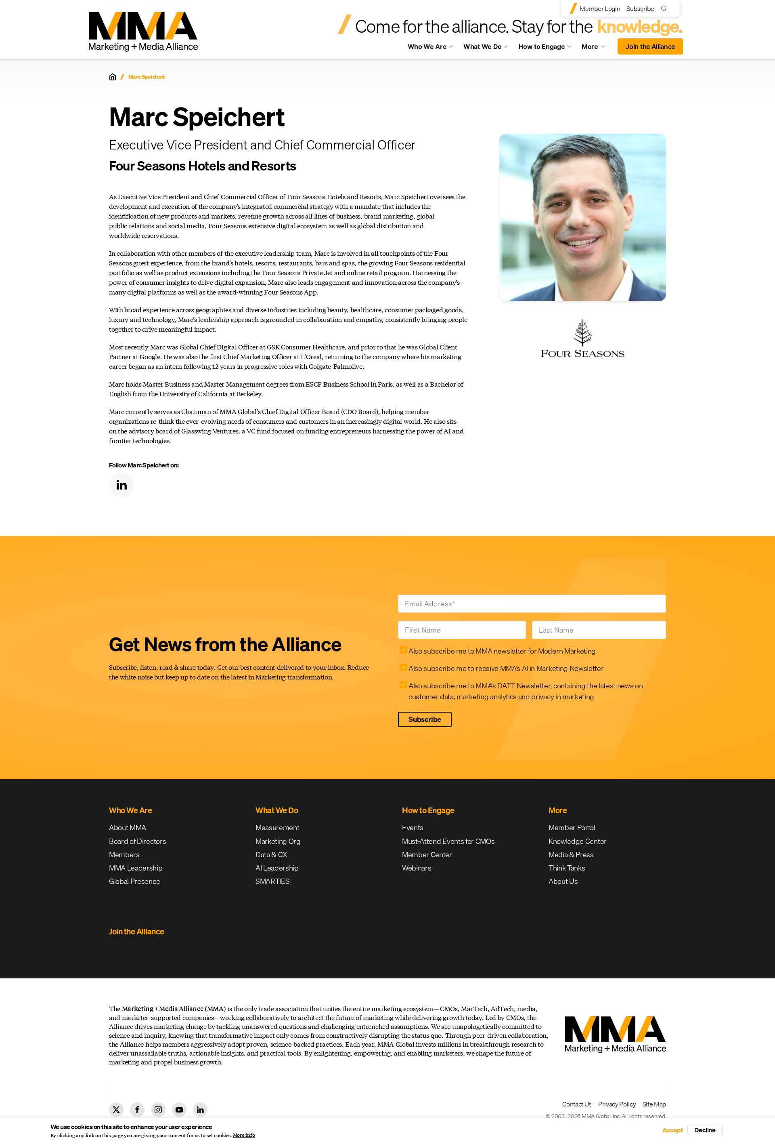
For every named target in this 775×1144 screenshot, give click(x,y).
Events (412, 827)
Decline (705, 1130)
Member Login (600, 8)
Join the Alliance (650, 46)
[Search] (666, 8)
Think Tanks (567, 868)
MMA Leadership (136, 868)
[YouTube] (179, 1109)
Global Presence (134, 881)
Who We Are (427, 46)
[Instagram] (158, 1109)
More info (244, 1135)
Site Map (654, 1104)
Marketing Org (278, 841)
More (597, 48)
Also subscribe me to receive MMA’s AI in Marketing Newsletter (505, 668)
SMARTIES (272, 881)
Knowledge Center (578, 841)
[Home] (112, 76)
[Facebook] (137, 1109)
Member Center (427, 854)
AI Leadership (277, 868)
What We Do (482, 46)
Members (124, 854)
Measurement (277, 827)
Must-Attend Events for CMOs (448, 841)
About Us (563, 881)
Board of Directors (137, 841)
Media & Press (571, 854)
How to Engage (542, 46)
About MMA (127, 827)
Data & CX (271, 854)
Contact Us (577, 1104)
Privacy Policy (617, 1104)
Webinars (416, 868)
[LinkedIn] (121, 484)
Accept (672, 1130)
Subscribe (640, 8)
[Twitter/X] (116, 1109)
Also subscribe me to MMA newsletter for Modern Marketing (502, 651)
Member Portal (572, 827)
